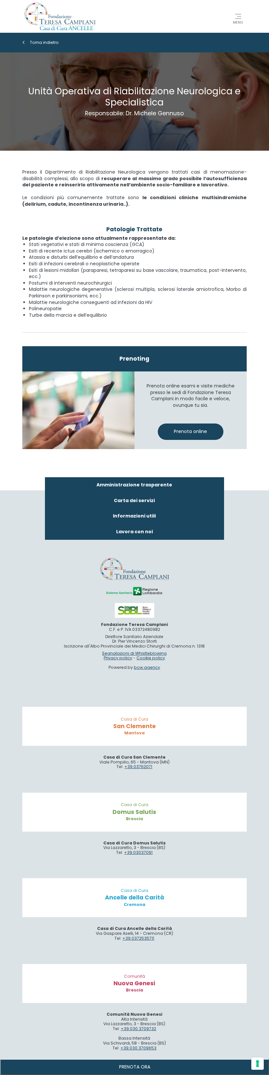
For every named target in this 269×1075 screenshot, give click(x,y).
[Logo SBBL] (134, 610)
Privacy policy (118, 658)
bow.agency (147, 667)
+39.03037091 (138, 852)
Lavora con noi (134, 531)
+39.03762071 (138, 766)
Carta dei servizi (134, 500)
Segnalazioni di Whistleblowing (134, 653)
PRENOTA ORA (134, 1067)
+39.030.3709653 (138, 1048)
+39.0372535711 (138, 938)
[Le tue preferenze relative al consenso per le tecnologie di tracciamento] (257, 1063)
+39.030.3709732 (138, 1028)
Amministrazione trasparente (134, 484)
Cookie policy (150, 658)
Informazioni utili (134, 516)
